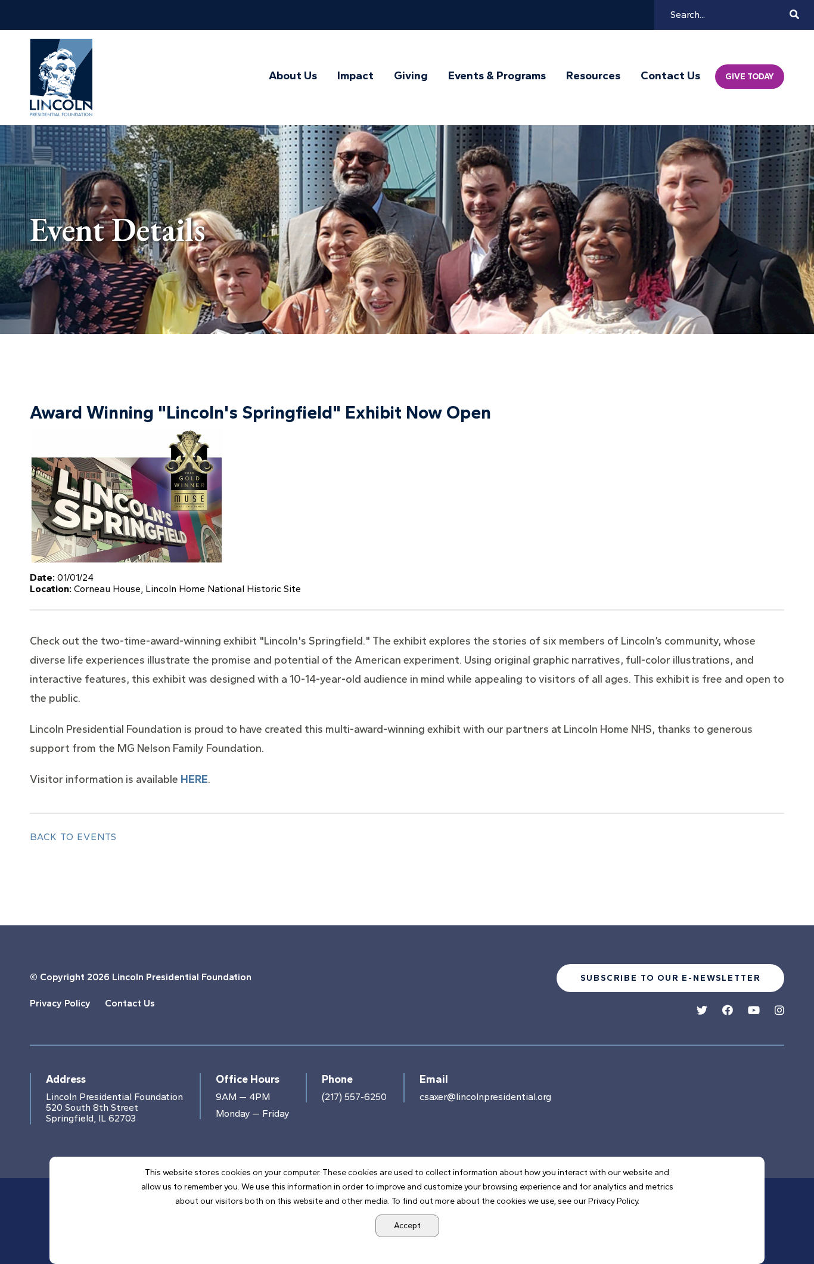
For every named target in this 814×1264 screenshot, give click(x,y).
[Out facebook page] (727, 1010)
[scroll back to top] (769, 1219)
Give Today (749, 77)
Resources (593, 75)
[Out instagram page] (779, 1010)
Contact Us (670, 75)
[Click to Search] (794, 14)
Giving (411, 75)
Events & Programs (497, 75)
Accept (407, 1225)
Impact (355, 75)
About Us (293, 75)
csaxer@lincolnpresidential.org (485, 1097)
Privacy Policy (60, 1003)
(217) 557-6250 (354, 1097)
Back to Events (73, 836)
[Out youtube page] (754, 1010)
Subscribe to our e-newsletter (670, 978)
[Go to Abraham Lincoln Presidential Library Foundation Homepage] (64, 77)
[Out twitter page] (702, 1010)
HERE (194, 779)
